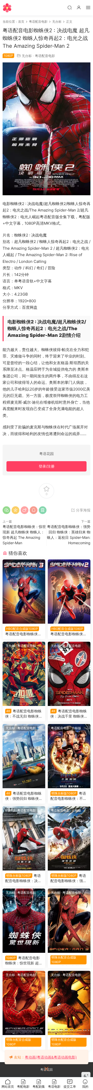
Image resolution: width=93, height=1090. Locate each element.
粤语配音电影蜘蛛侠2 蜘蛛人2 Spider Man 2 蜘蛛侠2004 (68, 632)
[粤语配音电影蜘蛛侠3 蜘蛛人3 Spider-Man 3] (69, 921)
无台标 (27, 56)
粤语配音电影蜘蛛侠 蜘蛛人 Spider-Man (69, 1043)
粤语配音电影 (45, 56)
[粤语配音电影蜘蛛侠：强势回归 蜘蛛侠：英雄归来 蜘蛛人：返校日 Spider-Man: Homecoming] (24, 756)
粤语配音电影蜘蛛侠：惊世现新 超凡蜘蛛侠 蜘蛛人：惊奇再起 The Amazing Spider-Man (23, 961)
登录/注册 (47, 466)
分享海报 (82, 510)
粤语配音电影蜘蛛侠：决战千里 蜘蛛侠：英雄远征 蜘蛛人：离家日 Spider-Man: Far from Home (69, 714)
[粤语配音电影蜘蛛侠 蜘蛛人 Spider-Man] (69, 1003)
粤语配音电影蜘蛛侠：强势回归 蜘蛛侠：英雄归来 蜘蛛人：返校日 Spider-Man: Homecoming (23, 796)
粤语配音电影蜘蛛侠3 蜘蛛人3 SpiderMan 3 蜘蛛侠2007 (23, 632)
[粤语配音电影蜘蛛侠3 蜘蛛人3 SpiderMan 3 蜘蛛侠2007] (24, 591)
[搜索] (69, 7)
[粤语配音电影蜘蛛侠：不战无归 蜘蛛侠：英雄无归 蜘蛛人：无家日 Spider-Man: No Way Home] (24, 674)
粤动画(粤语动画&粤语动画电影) (51, 1057)
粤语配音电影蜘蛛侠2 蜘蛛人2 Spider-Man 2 (23, 1043)
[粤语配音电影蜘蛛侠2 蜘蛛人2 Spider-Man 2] (24, 1003)
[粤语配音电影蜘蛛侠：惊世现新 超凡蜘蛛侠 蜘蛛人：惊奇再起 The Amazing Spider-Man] (24, 921)
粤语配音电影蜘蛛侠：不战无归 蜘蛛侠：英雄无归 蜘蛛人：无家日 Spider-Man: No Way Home (24, 714)
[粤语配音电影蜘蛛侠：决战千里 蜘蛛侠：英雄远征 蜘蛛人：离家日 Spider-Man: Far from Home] (69, 674)
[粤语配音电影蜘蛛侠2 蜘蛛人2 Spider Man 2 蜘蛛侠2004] (69, 591)
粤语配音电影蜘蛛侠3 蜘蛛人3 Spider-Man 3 (69, 960)
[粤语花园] (7, 7)
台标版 (76, 728)
